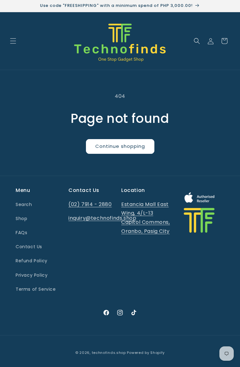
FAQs (21, 232)
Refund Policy (32, 261)
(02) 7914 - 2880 (90, 204)
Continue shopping (120, 146)
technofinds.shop (109, 352)
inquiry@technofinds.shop (102, 218)
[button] (13, 41)
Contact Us (29, 247)
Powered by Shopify (146, 352)
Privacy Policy (32, 275)
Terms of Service (36, 289)
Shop (21, 218)
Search (24, 204)
